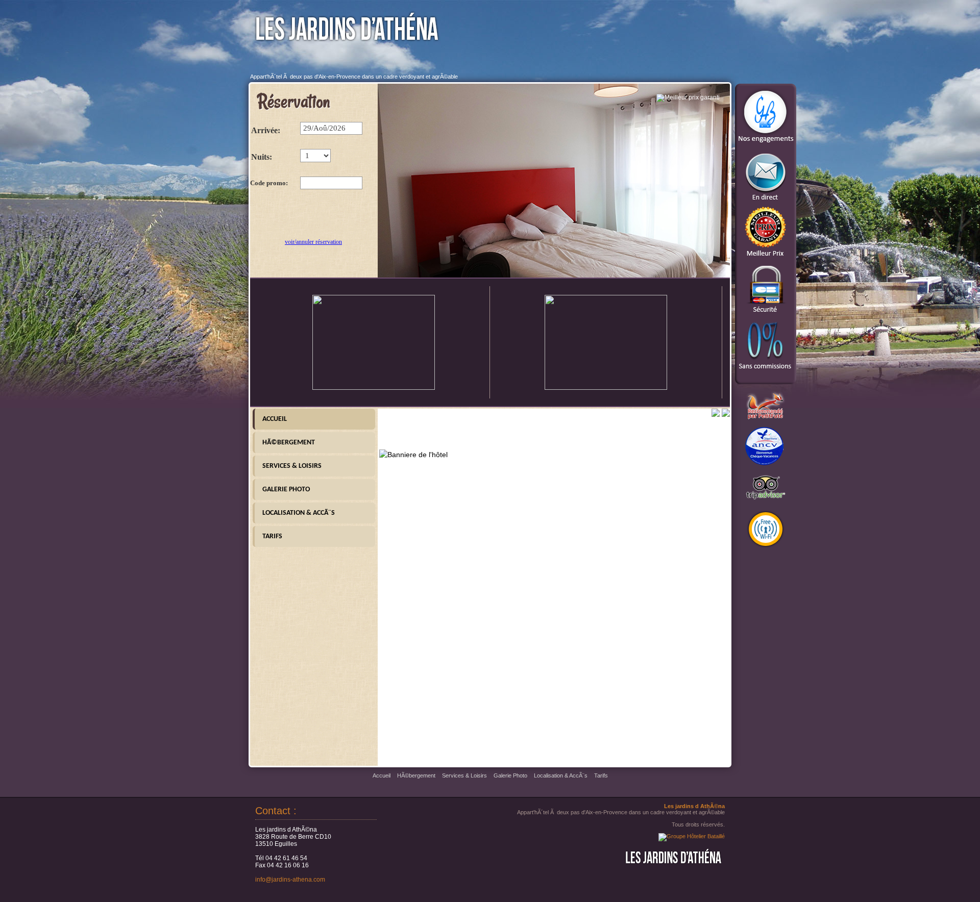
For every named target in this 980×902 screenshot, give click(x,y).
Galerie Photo (286, 489)
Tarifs (272, 536)
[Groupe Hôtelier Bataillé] (691, 836)
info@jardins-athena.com (290, 879)
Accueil (274, 419)
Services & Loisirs (292, 466)
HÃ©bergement (288, 442)
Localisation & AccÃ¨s (298, 513)
